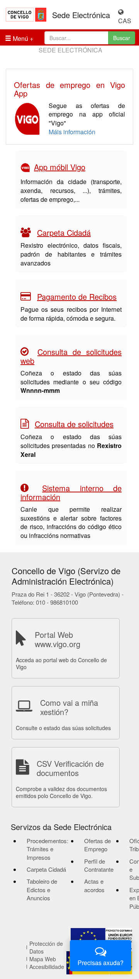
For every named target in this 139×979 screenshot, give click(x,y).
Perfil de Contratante (99, 865)
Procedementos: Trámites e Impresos (47, 849)
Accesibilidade (46, 967)
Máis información (72, 131)
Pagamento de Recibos (77, 296)
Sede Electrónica (81, 15)
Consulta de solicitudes (74, 423)
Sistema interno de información (71, 492)
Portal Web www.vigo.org (57, 639)
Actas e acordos (94, 885)
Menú (19, 38)
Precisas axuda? (101, 962)
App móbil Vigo (59, 166)
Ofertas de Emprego (97, 845)
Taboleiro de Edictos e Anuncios (42, 889)
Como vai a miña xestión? (69, 707)
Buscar (121, 38)
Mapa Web (42, 959)
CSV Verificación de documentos (70, 768)
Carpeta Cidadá (64, 232)
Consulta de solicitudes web (71, 356)
